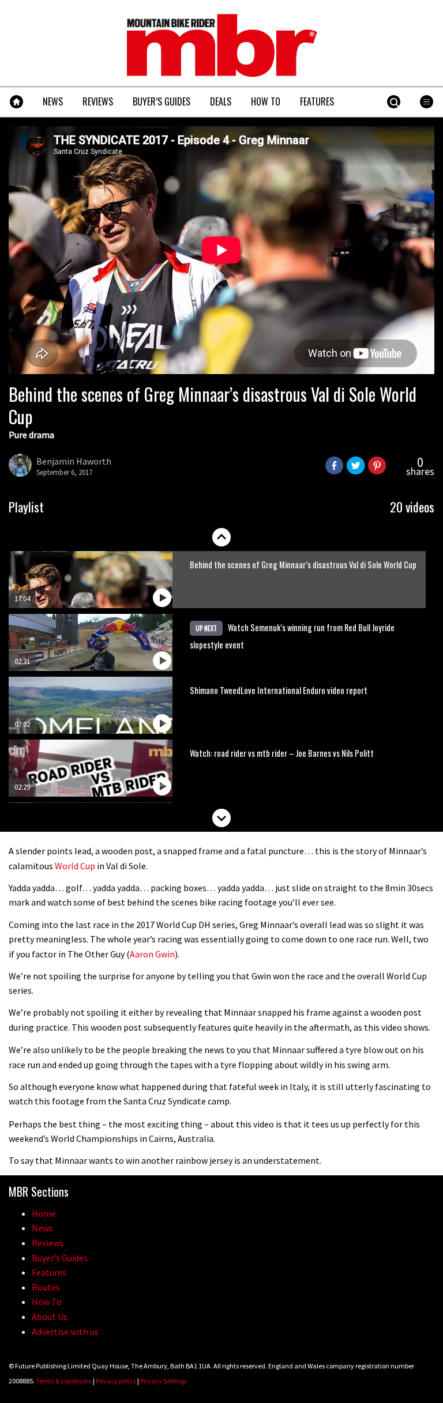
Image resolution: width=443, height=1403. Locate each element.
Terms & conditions (64, 1380)
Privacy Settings (163, 1380)
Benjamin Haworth (73, 461)
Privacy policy (116, 1380)
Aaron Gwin (152, 954)
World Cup (75, 866)
